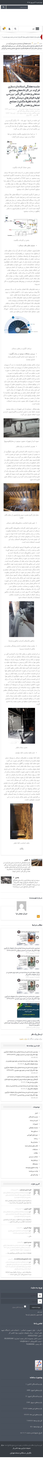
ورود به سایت (36, 1307)
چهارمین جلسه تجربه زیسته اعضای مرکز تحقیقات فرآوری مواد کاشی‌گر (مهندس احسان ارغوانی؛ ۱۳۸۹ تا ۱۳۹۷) (22, 949)
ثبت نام (40, 1312)
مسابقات (35, 1149)
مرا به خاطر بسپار (17, 1307)
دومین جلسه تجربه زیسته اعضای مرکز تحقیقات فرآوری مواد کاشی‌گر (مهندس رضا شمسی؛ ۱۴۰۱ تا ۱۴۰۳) (21, 1094)
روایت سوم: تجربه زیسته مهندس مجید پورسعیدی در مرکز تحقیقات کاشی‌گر (23, 973)
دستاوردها (34, 1131)
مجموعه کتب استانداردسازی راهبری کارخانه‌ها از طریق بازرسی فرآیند (19, 1231)
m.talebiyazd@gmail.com (22, 1259)
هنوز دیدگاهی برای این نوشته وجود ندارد (28, 113)
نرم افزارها (34, 1160)
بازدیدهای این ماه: (35, 1414)
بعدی (17, 877)
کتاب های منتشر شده (31, 1145)
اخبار (36, 111)
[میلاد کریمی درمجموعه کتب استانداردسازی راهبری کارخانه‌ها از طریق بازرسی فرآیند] (37, 1230)
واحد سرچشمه (33, 1171)
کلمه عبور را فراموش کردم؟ (34, 1314)
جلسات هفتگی (29, 111)
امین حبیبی (27, 1208)
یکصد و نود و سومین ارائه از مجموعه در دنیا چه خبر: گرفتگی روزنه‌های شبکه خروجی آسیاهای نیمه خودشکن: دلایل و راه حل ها (22, 1023)
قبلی (26, 860)
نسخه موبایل (14, 1453)
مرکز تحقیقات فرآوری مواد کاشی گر (15, 1447)
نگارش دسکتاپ (25, 1453)
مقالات (36, 1153)
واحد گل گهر (21, 111)
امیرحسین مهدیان (25, 1189)
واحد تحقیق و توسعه (32, 1167)
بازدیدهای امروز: (36, 1390)
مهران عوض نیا (24, 109)
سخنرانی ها (34, 1142)
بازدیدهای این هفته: (34, 1408)
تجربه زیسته (34, 1120)
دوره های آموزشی (32, 1135)
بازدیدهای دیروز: (36, 1402)
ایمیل (27, 115)
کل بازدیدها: (37, 1420)
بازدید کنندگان (33, 1116)
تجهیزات (35, 1124)
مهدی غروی (27, 1242)
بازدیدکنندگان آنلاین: (34, 1384)
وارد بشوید (23, 1039)
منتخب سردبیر (33, 1156)
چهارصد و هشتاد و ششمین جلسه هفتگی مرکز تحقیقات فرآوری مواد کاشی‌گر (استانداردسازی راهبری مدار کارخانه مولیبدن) (17, 1195)
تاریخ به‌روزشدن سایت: (34, 1432)
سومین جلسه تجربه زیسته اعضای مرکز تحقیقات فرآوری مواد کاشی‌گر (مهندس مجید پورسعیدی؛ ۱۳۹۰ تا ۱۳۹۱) (22, 997)
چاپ (34, 115)
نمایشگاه (35, 1163)
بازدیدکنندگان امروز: (34, 1396)
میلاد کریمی (27, 1227)
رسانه (36, 1138)
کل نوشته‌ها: (37, 1426)
